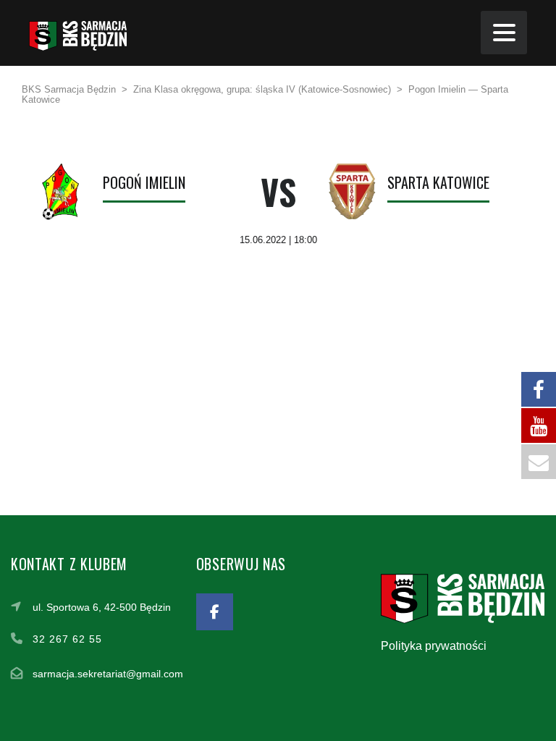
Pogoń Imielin (144, 182)
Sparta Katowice (438, 182)
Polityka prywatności (433, 646)
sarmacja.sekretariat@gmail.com (108, 673)
